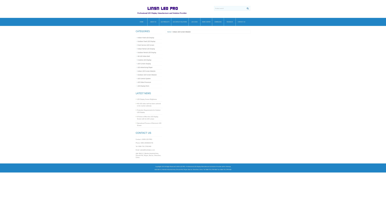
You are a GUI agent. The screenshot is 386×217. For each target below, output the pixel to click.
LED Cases (194, 22)
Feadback (230, 22)
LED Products (165, 22)
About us (153, 22)
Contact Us (241, 22)
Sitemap (228, 166)
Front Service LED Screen (146, 45)
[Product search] (247, 8)
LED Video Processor (144, 82)
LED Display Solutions (180, 22)
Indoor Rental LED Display (146, 49)
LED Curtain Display (144, 64)
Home (141, 22)
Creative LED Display (144, 60)
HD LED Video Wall (144, 56)
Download (218, 22)
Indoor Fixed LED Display (146, 38)
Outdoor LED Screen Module (147, 75)
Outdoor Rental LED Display (147, 52)
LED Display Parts (143, 86)
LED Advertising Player (145, 67)
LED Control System (144, 78)
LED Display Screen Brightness (147, 99)
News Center (206, 22)
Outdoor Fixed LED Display (146, 41)
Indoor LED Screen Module (146, 71)
